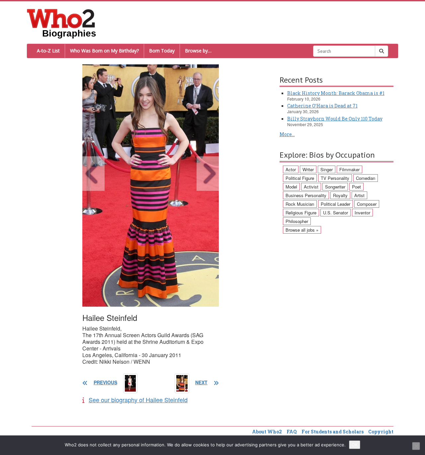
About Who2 (267, 431)
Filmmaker (349, 169)
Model (291, 187)
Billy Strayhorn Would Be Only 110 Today (334, 118)
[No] (416, 446)
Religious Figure (301, 212)
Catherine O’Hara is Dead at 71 (322, 106)
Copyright (380, 431)
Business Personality (306, 195)
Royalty (340, 195)
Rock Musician (300, 204)
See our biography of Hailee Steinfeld (138, 399)
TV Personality (335, 178)
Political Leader (335, 204)
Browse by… (198, 50)
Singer (326, 169)
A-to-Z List (48, 50)
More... (287, 134)
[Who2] (61, 18)
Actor (291, 169)
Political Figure (300, 178)
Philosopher (297, 221)
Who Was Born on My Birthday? (104, 50)
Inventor (362, 212)
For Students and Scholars (332, 431)
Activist (311, 187)
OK (355, 444)
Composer (367, 204)
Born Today (162, 50)
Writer (308, 169)
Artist (359, 195)
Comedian (365, 178)
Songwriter (335, 187)
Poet (356, 187)
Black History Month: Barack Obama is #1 (335, 93)
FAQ (292, 431)
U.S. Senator (335, 212)
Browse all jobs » (302, 230)
